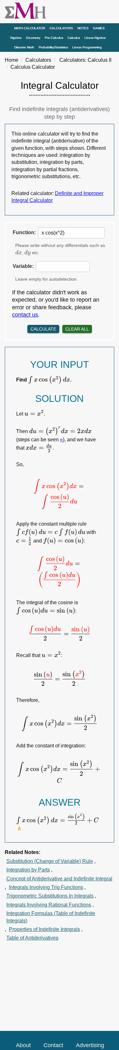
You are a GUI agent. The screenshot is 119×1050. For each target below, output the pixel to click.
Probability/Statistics (53, 47)
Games (99, 28)
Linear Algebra (95, 37)
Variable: (23, 266)
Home (11, 60)
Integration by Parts (28, 869)
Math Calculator (29, 28)
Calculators (61, 28)
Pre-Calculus (54, 37)
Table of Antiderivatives (32, 938)
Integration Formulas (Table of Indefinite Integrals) (50, 917)
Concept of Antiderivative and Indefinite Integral (59, 878)
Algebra (16, 37)
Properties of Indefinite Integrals (44, 929)
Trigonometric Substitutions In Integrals (50, 896)
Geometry (33, 37)
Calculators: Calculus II (85, 60)
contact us (25, 315)
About (23, 1045)
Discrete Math (24, 47)
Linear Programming (87, 47)
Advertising (90, 1045)
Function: (24, 232)
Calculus (74, 37)
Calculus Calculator (32, 67)
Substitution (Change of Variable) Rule (49, 861)
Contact (53, 1045)
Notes (83, 28)
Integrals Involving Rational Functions (48, 904)
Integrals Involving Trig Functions (46, 887)
